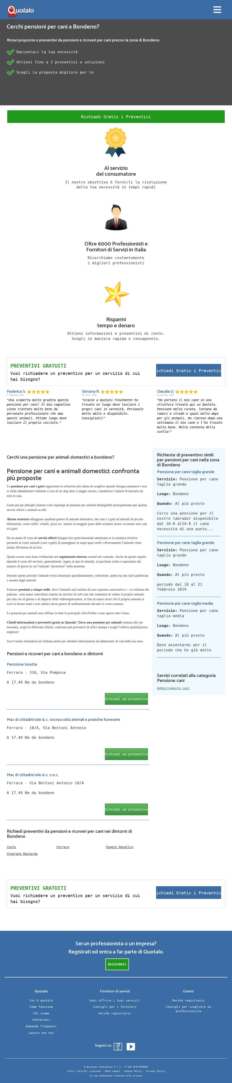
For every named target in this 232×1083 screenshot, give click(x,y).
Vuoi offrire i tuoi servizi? (114, 1000)
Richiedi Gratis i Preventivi (116, 116)
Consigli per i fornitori (115, 1006)
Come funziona (41, 1006)
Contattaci (41, 1019)
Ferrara (62, 847)
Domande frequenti (41, 1026)
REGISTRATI (117, 964)
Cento (11, 847)
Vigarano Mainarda (22, 854)
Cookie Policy (133, 1071)
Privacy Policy (155, 1071)
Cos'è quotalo (41, 1000)
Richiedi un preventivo (126, 699)
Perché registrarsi (115, 1013)
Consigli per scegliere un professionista (188, 1009)
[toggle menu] (217, 10)
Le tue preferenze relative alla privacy (116, 1075)
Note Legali (112, 1071)
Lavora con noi (41, 1033)
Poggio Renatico (119, 847)
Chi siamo (41, 1013)
